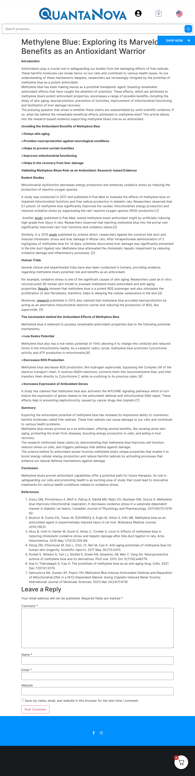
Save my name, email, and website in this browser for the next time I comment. (82, 700)
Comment (29, 605)
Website (27, 685)
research (43, 300)
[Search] (188, 29)
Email (26, 669)
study (38, 218)
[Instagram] (101, 732)
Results (43, 288)
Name (26, 654)
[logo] (83, 14)
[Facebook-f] (93, 732)
